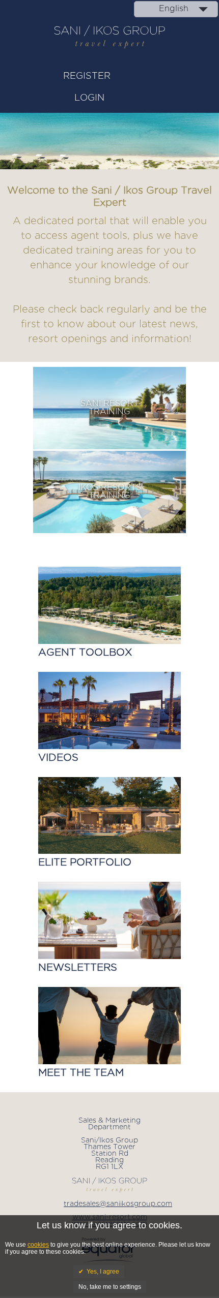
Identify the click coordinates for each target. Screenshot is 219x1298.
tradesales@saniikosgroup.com (118, 1204)
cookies (38, 1244)
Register (87, 76)
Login (89, 98)
